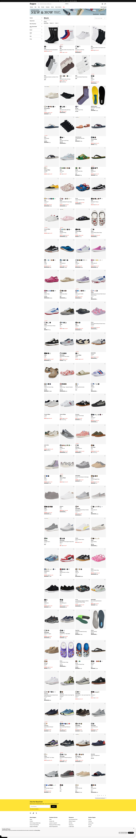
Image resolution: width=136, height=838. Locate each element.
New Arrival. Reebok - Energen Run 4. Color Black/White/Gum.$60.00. (51, 531)
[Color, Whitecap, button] (95, 661)
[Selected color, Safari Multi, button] (61, 291)
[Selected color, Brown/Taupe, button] (76, 724)
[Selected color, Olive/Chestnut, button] (92, 445)
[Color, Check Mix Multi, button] (100, 260)
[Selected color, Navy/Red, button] (92, 137)
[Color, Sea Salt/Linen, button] (50, 569)
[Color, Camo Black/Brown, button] (83, 291)
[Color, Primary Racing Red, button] (50, 199)
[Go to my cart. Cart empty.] (105, 4)
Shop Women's (96, 14)
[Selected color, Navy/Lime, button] (61, 724)
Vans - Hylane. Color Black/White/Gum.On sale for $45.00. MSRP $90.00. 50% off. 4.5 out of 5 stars (51, 253)
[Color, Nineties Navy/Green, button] (64, 168)
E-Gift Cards (71, 826)
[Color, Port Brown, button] (81, 291)
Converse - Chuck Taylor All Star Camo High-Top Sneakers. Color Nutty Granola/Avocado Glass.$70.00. (67, 686)
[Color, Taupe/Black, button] (66, 754)
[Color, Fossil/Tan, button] (78, 322)
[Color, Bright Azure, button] (78, 291)
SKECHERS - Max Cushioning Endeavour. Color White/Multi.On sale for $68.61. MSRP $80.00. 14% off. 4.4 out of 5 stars (98, 593)
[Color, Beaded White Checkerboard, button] (99, 260)
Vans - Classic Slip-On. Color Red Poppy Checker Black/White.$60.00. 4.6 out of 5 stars (98, 501)
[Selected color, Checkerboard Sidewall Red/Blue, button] (45, 476)
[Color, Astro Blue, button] (50, 291)
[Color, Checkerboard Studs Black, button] (99, 507)
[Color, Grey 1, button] (52, 107)
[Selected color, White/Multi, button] (76, 785)
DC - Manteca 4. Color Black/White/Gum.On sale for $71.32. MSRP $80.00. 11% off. (98, 686)
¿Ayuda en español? (53, 822)
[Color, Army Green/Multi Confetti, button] (67, 199)
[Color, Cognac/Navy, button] (47, 168)
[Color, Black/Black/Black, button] (50, 322)
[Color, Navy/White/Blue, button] (62, 322)
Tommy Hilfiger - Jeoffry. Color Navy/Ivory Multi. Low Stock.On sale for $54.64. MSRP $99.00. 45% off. (82, 346)
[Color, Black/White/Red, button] (95, 692)
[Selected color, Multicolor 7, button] (61, 107)
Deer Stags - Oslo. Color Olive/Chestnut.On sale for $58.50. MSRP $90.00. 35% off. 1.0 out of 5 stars (98, 438)
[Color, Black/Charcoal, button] (93, 724)
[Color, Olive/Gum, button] (64, 260)
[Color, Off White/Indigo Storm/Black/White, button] (48, 785)
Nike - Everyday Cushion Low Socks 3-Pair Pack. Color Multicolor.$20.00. (51, 69)
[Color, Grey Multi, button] (78, 353)
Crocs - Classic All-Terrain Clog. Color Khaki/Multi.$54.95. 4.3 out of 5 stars (51, 377)
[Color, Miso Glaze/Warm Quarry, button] (62, 692)
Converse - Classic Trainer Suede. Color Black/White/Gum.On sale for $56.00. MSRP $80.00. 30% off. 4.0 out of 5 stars (82, 407)
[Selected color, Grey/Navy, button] (61, 630)
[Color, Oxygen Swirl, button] (64, 199)
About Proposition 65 (53, 826)
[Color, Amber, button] (97, 661)
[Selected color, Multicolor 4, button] (61, 76)
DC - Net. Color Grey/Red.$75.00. (67, 778)
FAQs (50, 819)
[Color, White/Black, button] (50, 260)
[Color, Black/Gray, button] (78, 692)
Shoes (89, 826)
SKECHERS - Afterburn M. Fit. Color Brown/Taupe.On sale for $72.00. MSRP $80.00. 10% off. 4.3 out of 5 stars (82, 717)
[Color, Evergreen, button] (100, 661)
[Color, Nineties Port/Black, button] (69, 168)
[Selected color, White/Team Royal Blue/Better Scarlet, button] (92, 291)
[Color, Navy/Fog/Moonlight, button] (50, 384)
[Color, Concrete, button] (47, 384)
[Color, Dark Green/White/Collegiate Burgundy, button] (69, 445)
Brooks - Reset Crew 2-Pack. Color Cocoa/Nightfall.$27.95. (82, 100)
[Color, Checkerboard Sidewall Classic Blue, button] (47, 476)
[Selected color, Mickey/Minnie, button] (92, 229)
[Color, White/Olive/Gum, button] (97, 692)
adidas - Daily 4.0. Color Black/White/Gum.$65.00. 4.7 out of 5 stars (82, 562)
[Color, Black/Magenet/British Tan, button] (47, 724)
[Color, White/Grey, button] (64, 630)
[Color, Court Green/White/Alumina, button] (66, 445)
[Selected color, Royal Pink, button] (45, 291)
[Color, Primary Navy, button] (53, 199)
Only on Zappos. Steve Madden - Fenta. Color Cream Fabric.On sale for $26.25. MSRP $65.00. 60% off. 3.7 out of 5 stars (51, 100)
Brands (89, 819)
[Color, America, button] (93, 168)
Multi (56, 23)
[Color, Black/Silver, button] (93, 785)
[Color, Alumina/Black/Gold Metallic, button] (62, 445)
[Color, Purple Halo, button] (48, 291)
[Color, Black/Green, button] (62, 785)
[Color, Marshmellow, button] (81, 168)
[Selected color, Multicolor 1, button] (45, 46)
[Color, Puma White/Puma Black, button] (69, 569)
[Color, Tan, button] (50, 107)
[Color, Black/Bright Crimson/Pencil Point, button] (50, 785)
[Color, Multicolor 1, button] (78, 46)
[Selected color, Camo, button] (92, 538)
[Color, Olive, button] (97, 476)
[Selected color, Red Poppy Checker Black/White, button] (92, 507)
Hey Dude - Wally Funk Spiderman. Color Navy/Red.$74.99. (98, 747)
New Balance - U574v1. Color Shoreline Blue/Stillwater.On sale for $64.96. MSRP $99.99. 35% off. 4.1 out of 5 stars (51, 562)
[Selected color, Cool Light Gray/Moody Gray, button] (45, 754)
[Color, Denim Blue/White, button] (83, 260)
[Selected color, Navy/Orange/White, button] (92, 785)
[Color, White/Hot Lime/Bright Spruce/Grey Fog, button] (53, 785)
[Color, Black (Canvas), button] (93, 507)
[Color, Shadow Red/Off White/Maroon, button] (64, 445)
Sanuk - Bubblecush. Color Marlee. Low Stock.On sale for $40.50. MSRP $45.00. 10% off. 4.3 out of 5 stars (98, 161)
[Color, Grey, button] (47, 107)
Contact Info (51, 821)
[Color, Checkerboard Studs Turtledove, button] (95, 507)
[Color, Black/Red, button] (93, 692)
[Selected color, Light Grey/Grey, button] (92, 76)
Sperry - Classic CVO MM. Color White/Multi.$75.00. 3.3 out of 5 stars (82, 778)
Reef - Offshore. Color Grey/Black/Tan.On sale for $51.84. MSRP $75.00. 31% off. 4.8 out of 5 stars (82, 315)
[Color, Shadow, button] (62, 291)
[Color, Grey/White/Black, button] (66, 322)
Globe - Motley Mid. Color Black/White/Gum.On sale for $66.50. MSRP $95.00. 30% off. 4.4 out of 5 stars (51, 593)
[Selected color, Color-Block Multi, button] (76, 260)
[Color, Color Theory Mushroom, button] (47, 199)
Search (66, 3)
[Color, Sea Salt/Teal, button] (81, 754)
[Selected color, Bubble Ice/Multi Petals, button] (61, 384)
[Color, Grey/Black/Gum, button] (48, 507)
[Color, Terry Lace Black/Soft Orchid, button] (52, 199)
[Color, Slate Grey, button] (53, 291)
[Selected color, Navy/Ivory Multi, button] (76, 353)
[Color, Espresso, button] (47, 291)
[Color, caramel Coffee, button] (95, 476)
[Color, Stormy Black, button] (67, 260)
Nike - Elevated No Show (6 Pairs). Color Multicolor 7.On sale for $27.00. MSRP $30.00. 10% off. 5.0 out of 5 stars (67, 100)
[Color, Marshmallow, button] (47, 260)
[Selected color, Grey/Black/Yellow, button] (61, 322)
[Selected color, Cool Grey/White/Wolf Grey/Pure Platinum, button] (45, 785)
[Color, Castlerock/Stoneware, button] (48, 569)
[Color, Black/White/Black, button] (48, 322)
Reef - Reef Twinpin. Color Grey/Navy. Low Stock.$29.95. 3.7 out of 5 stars (51, 130)
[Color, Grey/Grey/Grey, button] (97, 384)
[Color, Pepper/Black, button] (62, 199)
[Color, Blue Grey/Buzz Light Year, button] (78, 661)
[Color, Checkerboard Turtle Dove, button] (79, 291)
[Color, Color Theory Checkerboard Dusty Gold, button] (97, 260)
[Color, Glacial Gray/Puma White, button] (66, 569)
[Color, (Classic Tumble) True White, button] (100, 507)
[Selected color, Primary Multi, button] (45, 199)
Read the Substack (73, 0)
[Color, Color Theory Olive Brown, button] (67, 168)
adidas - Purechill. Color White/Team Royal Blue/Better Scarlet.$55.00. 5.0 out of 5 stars (98, 377)
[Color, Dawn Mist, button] (85, 291)
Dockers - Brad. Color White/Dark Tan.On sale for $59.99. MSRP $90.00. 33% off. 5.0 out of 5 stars (67, 501)
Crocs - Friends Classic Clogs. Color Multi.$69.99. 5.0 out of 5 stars (67, 654)
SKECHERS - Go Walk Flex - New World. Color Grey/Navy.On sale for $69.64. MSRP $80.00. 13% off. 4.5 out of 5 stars (67, 623)
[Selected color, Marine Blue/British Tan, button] (45, 724)
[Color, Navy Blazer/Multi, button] (78, 445)
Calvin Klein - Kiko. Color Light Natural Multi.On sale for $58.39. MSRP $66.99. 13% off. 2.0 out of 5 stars (51, 438)
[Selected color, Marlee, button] (76, 168)
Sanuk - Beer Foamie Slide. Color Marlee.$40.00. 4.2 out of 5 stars (82, 161)
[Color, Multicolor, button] (47, 46)
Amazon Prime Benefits (34, 824)
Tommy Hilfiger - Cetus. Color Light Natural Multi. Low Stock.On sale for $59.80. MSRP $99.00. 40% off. (67, 469)
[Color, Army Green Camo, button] (66, 384)
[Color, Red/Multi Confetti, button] (66, 199)
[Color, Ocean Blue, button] (62, 229)
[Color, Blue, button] (64, 724)
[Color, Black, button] (79, 168)
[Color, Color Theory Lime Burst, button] (62, 168)
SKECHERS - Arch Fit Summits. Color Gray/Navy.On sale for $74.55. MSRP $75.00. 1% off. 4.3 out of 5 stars (98, 717)
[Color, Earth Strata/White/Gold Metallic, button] (67, 445)
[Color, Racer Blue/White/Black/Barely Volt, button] (47, 785)
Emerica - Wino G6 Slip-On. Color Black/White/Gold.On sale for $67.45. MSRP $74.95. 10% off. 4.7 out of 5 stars (67, 593)
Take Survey (71, 824)
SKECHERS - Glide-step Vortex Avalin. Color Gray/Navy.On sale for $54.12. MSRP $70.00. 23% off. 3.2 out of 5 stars (67, 346)
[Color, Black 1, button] (53, 107)
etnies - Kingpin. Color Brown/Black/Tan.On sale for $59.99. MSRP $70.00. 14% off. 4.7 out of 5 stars (51, 501)
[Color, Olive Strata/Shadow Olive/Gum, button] (79, 569)
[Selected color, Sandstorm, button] (76, 384)
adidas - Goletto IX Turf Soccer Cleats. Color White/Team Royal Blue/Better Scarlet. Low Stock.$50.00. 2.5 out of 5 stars (51, 315)
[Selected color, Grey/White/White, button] (61, 445)
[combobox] (50, 4)
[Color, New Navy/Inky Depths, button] (47, 754)
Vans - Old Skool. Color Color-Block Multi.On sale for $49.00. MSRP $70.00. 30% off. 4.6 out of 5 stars (82, 253)
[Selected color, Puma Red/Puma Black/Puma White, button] (61, 569)
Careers (31, 821)
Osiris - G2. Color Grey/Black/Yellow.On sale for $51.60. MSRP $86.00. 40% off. (67, 315)
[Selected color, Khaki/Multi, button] (45, 384)
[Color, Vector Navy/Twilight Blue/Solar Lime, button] (47, 538)
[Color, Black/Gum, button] (93, 76)
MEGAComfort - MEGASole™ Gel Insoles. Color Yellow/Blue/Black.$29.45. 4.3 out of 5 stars (98, 100)
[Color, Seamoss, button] (79, 322)
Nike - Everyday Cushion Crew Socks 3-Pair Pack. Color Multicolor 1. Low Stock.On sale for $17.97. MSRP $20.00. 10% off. (67, 39)
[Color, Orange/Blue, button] (69, 724)
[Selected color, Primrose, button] (61, 229)
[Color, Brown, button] (52, 260)
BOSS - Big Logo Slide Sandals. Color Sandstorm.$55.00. (82, 377)
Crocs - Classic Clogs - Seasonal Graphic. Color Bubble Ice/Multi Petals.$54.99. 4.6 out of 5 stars (67, 377)
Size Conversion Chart (73, 819)
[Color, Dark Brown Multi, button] (79, 229)
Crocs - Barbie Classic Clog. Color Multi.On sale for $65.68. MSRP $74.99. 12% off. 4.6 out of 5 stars (98, 562)
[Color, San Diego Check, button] (99, 538)
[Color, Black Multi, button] (95, 168)
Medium (51, 23)
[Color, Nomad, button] (67, 229)
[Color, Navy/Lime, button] (62, 630)
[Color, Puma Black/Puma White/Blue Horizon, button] (67, 569)
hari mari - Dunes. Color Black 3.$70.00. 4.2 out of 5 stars (98, 654)
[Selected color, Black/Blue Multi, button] (76, 229)
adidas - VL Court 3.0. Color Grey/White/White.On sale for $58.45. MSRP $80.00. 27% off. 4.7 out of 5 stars (67, 438)
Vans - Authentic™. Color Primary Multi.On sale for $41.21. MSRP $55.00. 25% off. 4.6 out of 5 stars (51, 192)
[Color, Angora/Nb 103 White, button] (52, 569)
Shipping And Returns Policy (54, 824)
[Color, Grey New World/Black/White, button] (50, 692)
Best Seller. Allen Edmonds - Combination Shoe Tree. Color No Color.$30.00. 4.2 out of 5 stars (82, 130)
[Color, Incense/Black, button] (47, 569)
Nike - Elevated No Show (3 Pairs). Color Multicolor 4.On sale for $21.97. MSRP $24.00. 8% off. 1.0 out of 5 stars (67, 69)
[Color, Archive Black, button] (95, 260)
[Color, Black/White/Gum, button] (52, 507)
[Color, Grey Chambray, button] (47, 600)
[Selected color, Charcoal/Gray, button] (45, 630)
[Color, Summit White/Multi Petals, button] (64, 384)
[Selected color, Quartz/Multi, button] (61, 199)
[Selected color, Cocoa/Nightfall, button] (76, 107)
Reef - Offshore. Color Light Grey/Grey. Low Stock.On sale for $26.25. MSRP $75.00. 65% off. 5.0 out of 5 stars (98, 69)
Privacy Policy (37, 830)
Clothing (90, 821)
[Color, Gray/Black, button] (93, 476)
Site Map (70, 822)
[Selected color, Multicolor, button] (76, 46)
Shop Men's (102, 14)
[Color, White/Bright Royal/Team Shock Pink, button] (93, 291)
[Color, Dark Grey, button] (64, 291)
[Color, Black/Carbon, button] (99, 384)
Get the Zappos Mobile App (35, 822)
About (31, 819)
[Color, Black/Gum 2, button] (79, 754)
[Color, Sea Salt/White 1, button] (78, 754)
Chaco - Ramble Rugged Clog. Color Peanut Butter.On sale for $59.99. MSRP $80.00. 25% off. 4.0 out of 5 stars (98, 469)
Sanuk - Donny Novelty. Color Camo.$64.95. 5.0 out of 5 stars (98, 531)
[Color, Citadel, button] (48, 260)
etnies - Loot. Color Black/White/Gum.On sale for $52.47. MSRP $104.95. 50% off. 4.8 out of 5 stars (51, 346)
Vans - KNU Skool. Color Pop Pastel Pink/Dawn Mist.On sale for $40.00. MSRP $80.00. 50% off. (67, 161)
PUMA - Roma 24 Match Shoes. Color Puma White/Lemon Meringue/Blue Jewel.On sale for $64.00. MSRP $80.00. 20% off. (82, 531)
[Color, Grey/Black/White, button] (81, 569)
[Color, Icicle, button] (78, 384)
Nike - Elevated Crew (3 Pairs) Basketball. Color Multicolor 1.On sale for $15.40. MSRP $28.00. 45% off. (51, 39)
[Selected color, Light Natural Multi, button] (61, 476)
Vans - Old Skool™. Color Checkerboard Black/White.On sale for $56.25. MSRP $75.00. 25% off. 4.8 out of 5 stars (98, 407)
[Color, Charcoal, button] (66, 353)
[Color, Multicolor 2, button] (62, 46)
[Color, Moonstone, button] (66, 229)
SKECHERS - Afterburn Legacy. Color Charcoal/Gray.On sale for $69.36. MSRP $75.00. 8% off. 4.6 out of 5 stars (51, 623)
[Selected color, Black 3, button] (92, 661)
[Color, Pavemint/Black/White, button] (47, 692)
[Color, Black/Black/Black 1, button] (62, 600)
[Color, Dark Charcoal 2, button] (93, 661)
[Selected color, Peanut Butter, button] (92, 476)
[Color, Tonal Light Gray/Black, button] (99, 415)
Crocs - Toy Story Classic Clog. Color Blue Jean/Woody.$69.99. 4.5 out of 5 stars (82, 654)
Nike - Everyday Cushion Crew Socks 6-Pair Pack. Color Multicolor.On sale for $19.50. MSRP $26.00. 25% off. (98, 39)
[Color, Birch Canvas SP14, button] (78, 785)
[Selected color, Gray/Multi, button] (76, 507)
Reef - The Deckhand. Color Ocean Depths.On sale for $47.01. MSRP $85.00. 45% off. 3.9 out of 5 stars (67, 253)
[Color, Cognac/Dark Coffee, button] (95, 137)
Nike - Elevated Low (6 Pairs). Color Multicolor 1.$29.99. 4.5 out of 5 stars (67, 130)
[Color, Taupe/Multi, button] (79, 692)
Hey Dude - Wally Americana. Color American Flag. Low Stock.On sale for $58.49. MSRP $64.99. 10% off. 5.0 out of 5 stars (82, 438)
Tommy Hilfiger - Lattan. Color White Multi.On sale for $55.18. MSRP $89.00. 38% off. (51, 407)
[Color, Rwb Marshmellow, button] (97, 538)
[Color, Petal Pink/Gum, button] (97, 199)
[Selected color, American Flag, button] (76, 445)
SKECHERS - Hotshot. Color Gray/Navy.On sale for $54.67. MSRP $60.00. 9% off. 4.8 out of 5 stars (98, 346)
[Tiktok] (33, 813)
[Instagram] (30, 813)
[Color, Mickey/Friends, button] (93, 229)
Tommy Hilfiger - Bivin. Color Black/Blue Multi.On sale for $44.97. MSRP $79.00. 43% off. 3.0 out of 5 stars (82, 222)
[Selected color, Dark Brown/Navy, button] (45, 168)
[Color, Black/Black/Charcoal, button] (64, 322)
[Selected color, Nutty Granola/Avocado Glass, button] (61, 692)
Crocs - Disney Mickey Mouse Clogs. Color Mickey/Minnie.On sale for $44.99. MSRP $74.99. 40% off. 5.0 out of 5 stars (98, 222)
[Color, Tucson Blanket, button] (95, 538)
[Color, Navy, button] (62, 353)
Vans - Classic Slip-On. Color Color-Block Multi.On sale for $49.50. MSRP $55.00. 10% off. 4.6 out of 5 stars (98, 253)
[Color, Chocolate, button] (78, 507)
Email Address (33, 806)
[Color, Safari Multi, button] (97, 168)
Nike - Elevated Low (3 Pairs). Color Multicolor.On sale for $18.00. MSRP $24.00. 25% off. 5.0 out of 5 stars (82, 39)
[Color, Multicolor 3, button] (62, 76)
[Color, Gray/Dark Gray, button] (62, 724)
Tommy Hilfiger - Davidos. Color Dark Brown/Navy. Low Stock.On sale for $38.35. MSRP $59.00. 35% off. (51, 161)
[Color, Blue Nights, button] (66, 260)
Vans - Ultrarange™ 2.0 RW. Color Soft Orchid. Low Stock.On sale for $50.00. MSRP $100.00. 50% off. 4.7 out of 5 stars (82, 285)
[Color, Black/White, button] (47, 322)
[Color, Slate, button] (69, 229)
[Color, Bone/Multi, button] (69, 199)
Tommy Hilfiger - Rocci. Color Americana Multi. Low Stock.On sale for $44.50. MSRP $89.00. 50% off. (51, 222)
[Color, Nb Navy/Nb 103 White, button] (53, 569)
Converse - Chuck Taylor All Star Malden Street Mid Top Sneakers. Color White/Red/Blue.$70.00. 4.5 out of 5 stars (51, 686)
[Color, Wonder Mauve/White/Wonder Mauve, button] (95, 291)
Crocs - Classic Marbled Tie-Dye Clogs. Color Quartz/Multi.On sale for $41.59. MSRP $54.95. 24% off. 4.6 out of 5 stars (67, 192)
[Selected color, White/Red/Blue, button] (45, 692)
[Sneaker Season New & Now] (68, 12)
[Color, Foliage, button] (64, 229)
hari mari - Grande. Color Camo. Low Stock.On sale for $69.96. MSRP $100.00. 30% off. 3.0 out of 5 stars (51, 654)
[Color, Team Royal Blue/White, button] (93, 384)
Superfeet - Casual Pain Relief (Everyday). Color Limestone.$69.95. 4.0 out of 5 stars (82, 623)
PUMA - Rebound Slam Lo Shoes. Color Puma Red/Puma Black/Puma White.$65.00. (67, 562)
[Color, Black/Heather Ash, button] (78, 107)
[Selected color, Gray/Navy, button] (61, 353)
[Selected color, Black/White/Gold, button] (61, 600)
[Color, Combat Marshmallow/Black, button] (85, 260)
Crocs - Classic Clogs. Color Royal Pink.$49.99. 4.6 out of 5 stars (51, 285)
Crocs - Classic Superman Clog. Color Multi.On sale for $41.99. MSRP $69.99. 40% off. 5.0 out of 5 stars (82, 192)
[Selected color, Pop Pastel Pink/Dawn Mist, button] (61, 168)
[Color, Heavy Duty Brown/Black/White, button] (48, 692)
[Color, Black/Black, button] (93, 137)
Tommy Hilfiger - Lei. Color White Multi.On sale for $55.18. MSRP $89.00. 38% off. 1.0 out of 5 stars (67, 407)
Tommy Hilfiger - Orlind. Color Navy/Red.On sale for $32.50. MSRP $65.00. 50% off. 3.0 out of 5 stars (98, 130)
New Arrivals (90, 822)
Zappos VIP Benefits (34, 826)
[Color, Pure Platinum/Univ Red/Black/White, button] (52, 785)
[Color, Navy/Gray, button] (47, 630)
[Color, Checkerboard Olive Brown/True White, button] (79, 260)
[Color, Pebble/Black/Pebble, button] (81, 724)
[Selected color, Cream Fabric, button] (45, 107)
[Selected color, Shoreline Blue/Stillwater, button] (45, 569)
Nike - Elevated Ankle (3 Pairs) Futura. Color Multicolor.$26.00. (82, 69)
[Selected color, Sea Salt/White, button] (76, 754)
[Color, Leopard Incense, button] (66, 168)
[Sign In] (102, 4)
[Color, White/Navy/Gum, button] (99, 692)
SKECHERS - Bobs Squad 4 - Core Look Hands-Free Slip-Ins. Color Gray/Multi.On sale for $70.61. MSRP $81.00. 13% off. (82, 686)
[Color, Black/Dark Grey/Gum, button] (50, 507)
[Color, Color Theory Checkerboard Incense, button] (93, 260)
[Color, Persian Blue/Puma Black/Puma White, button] (62, 569)
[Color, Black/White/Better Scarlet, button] (97, 291)
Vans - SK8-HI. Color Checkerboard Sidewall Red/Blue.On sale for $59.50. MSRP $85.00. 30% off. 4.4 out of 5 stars (51, 469)
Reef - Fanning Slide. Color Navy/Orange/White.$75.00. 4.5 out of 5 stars (98, 778)
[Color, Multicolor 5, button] (67, 76)
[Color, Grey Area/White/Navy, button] (53, 692)
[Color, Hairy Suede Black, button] (100, 199)
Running (90, 824)
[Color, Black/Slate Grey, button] (62, 384)
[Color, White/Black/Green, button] (50, 353)
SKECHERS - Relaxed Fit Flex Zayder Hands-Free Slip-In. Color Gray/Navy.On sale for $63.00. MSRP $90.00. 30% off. (67, 531)
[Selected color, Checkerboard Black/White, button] (92, 415)
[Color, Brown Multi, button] (93, 538)
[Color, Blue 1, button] (48, 107)
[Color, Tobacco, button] (99, 661)
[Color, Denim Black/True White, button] (81, 260)
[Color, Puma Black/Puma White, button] (64, 569)
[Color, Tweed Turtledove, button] (97, 507)
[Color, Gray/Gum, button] (93, 199)
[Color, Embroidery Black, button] (78, 260)
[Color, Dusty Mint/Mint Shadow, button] (95, 415)
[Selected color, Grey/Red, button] (61, 785)
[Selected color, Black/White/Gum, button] (92, 199)
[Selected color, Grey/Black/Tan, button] (76, 322)
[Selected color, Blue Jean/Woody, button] (76, 661)
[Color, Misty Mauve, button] (48, 199)
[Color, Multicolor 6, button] (66, 76)
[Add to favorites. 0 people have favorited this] (58, 26)
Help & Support (103, 7)
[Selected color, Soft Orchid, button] (76, 291)
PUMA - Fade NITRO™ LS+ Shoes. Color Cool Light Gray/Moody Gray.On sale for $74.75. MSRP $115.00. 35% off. (51, 747)
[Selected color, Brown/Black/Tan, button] (45, 507)
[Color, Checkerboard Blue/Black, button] (93, 415)
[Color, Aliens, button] (79, 661)
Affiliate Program (72, 821)
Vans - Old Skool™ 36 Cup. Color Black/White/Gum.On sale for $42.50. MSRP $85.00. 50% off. (98, 192)
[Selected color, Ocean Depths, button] (61, 260)
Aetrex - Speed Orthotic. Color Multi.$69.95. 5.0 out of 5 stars (98, 623)
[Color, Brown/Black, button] (48, 630)
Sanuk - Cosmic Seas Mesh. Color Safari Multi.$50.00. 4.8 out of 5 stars (67, 285)
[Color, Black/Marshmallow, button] (48, 476)
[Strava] (36, 813)
